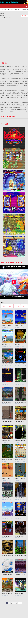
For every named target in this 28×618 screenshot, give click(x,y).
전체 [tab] (4, 306)
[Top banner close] (26, 2)
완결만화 (17, 9)
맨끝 (21, 603)
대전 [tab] (24, 306)
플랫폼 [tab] (17, 306)
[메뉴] (26, 6)
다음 (19, 603)
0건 (0, 17)
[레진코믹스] (2, 6)
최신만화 (4, 9)
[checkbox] (24, 16)
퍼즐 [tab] (10, 306)
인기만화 (10, 9)
